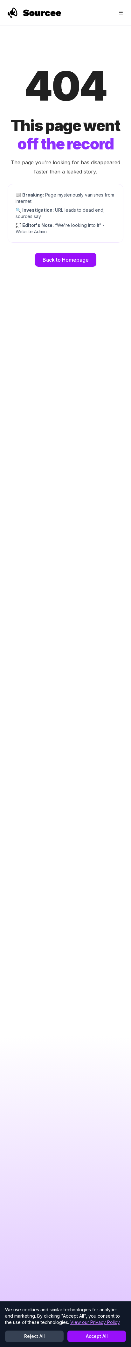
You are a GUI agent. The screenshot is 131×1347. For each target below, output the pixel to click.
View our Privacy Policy (95, 1322)
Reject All (34, 1336)
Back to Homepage (66, 260)
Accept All (97, 1336)
